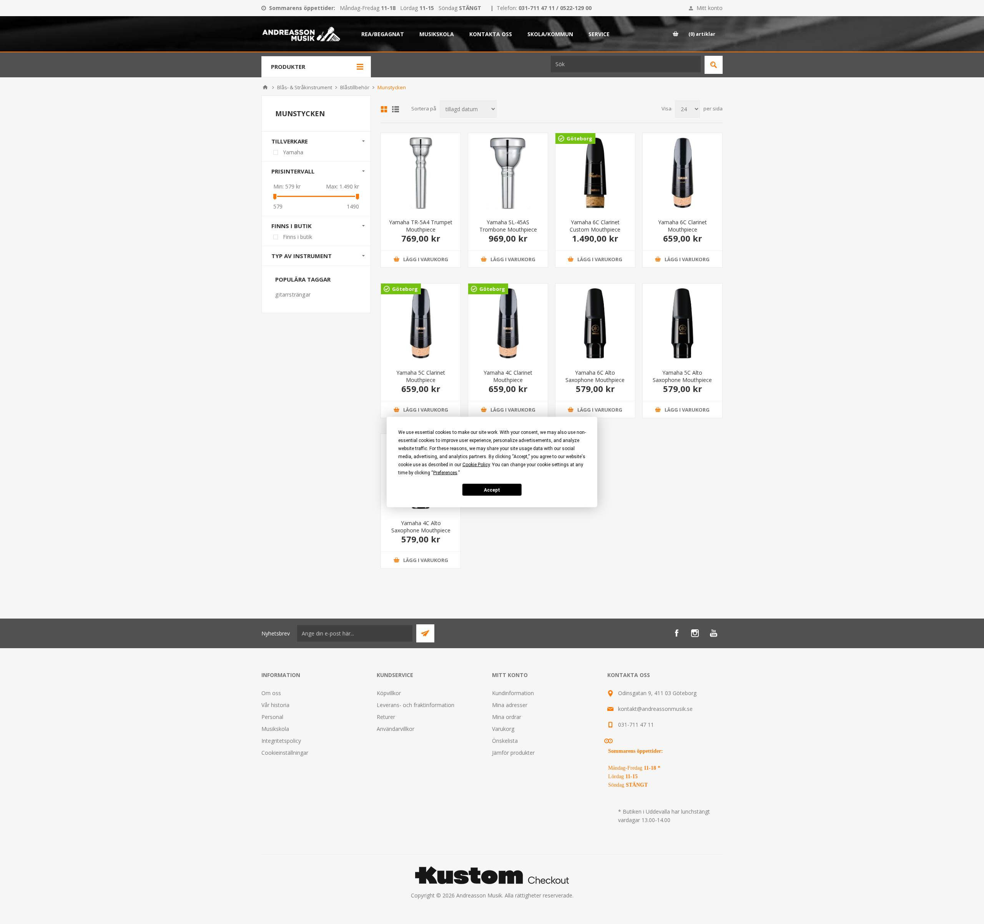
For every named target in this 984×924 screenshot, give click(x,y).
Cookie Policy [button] (476, 464)
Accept (492, 489)
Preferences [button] (445, 472)
